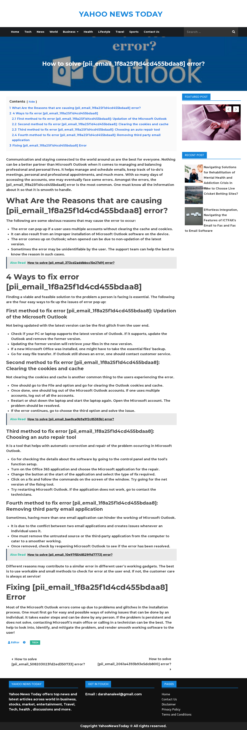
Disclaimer (169, 704)
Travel (120, 31)
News (40, 31)
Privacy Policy (171, 709)
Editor (15, 642)
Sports (134, 31)
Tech (27, 31)
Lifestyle (104, 31)
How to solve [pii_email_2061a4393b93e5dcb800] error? (134, 661)
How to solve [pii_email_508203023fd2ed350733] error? (48, 661)
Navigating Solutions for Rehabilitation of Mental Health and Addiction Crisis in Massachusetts (210, 177)
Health (88, 31)
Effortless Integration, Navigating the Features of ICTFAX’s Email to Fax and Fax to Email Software (211, 220)
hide (32, 101)
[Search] (233, 32)
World (54, 31)
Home (15, 31)
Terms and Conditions (176, 714)
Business (69, 31)
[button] (236, 109)
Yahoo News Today (121, 14)
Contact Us (151, 31)
